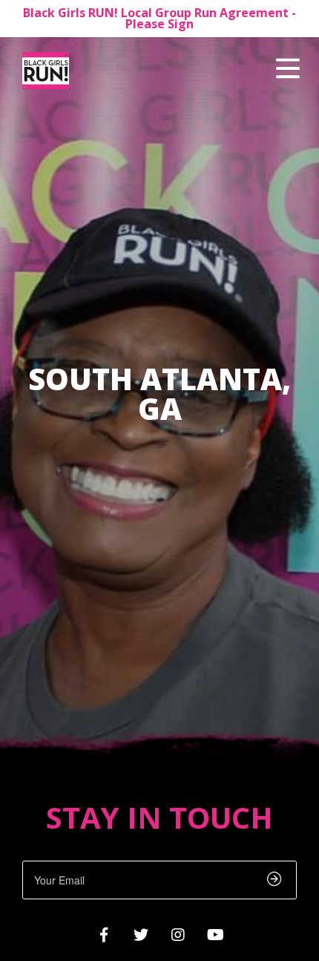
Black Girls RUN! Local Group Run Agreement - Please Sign (159, 18)
